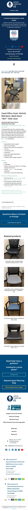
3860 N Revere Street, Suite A (14, 464)
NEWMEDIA (10, 507)
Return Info (22, 507)
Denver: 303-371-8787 (14, 51)
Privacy (14, 508)
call (9, 169)
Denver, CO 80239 (11, 466)
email (4, 139)
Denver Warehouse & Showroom (15, 462)
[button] (24, 80)
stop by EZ (15, 192)
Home (2, 71)
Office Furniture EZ (11, 459)
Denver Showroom (18, 178)
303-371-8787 (17, 439)
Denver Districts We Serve (13, 474)
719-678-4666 (13, 443)
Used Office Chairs (11, 206)
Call (25, 137)
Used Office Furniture (6, 208)
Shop (6, 71)
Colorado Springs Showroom (14, 180)
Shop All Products (14, 56)
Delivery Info (16, 507)
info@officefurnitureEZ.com (14, 49)
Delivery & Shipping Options (9, 176)
